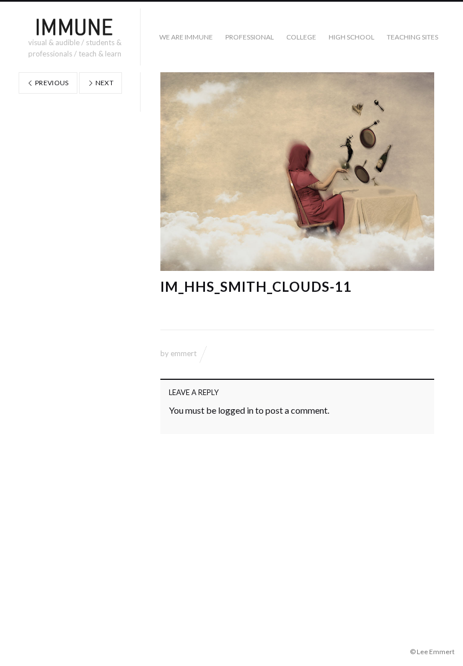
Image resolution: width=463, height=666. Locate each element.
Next (103, 82)
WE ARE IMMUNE (186, 37)
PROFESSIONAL (249, 37)
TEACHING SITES (412, 37)
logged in (236, 410)
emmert (183, 353)
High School (351, 37)
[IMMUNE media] (74, 26)
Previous (51, 82)
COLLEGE (301, 37)
